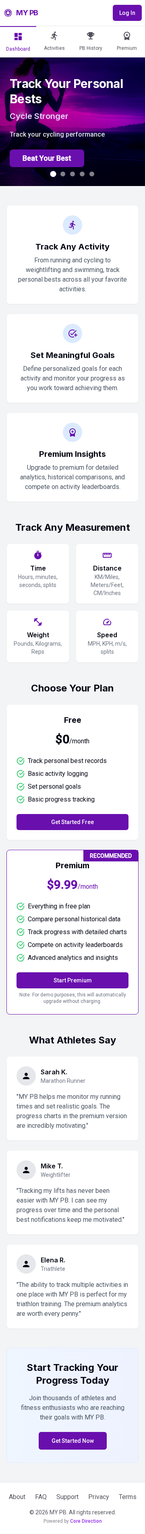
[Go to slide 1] (53, 174)
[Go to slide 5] (91, 174)
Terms (128, 1497)
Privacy (98, 1497)
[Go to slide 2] (63, 174)
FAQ (41, 1497)
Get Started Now (73, 1441)
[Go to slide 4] (82, 174)
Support (67, 1497)
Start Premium (73, 980)
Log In (127, 13)
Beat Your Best (47, 158)
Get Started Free (72, 822)
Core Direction (86, 1521)
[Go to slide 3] (72, 174)
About (17, 1497)
